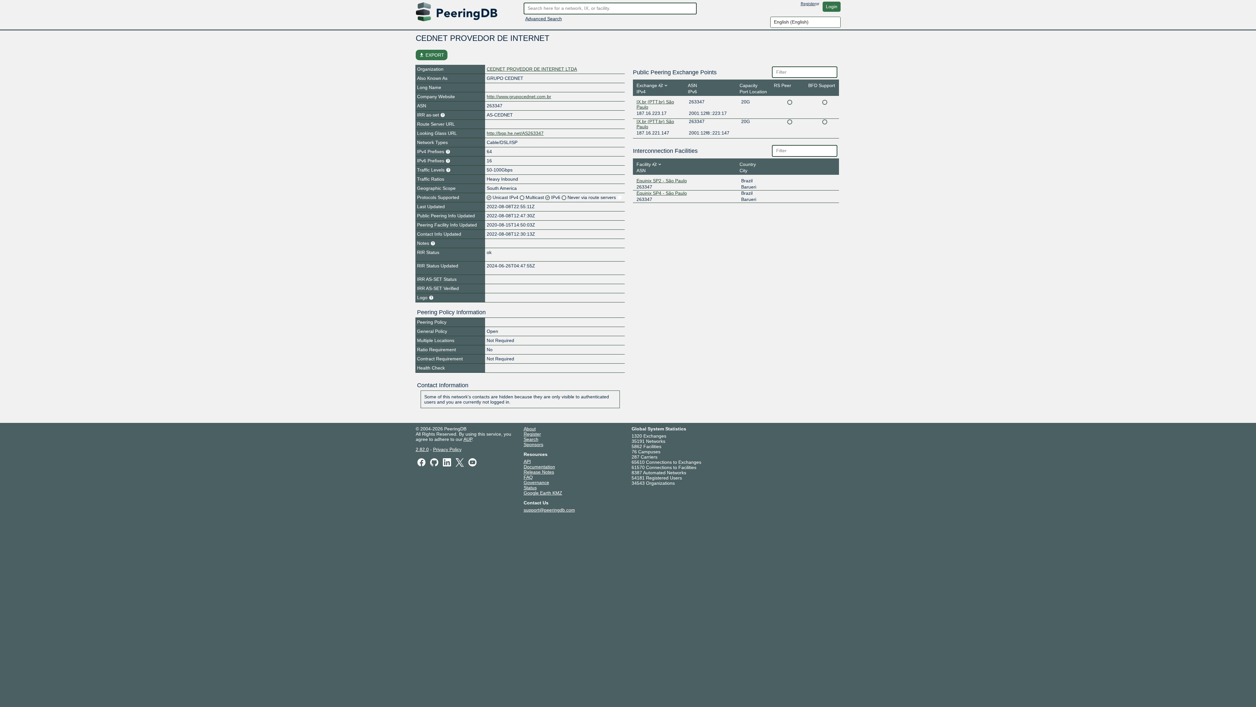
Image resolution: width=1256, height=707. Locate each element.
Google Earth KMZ (543, 493)
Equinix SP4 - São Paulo (662, 193)
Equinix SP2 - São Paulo (662, 180)
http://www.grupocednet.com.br (519, 96)
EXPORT (431, 55)
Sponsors (533, 444)
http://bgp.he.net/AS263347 (515, 133)
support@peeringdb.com (549, 510)
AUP (467, 439)
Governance (536, 482)
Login (831, 6)
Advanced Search (543, 18)
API (527, 461)
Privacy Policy (447, 449)
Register (808, 4)
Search (531, 439)
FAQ (528, 477)
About (530, 428)
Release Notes (539, 472)
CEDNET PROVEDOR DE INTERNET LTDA (532, 69)
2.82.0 (422, 449)
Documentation (539, 466)
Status (530, 487)
